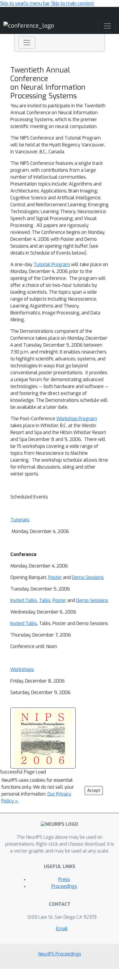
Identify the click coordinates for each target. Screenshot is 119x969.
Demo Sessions (88, 577)
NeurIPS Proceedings (59, 954)
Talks (45, 600)
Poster (55, 577)
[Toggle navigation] (27, 42)
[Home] (28, 25)
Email (62, 929)
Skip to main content (72, 3)
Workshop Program (76, 419)
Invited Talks (23, 600)
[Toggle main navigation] (107, 26)
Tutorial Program (52, 264)
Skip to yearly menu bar (25, 3)
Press (64, 879)
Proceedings (64, 886)
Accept (93, 790)
